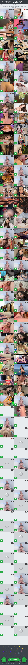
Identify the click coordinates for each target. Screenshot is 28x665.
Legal (25, 663)
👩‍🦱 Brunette (5, 651)
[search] (24, 659)
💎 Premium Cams (22, 655)
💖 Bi (16, 653)
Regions (9, 663)
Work (13, 663)
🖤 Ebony (10, 646)
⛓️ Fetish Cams (6, 657)
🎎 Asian (5, 646)
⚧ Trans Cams (13, 655)
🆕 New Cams (21, 653)
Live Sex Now (14, 659)
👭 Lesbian (11, 653)
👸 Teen (19, 648)
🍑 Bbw (18, 651)
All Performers (20, 663)
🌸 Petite (23, 651)
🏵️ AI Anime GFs (21, 657)
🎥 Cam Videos (21, 659)
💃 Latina (16, 646)
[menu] (3, 659)
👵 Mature (13, 648)
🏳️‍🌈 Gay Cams (5, 655)
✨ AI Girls (13, 657)
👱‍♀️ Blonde (24, 648)
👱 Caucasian (22, 646)
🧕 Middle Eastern (6, 648)
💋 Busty (5, 653)
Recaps (16, 663)
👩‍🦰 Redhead (12, 651)
